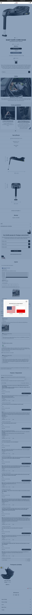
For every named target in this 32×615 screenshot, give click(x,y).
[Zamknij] (26, 301)
